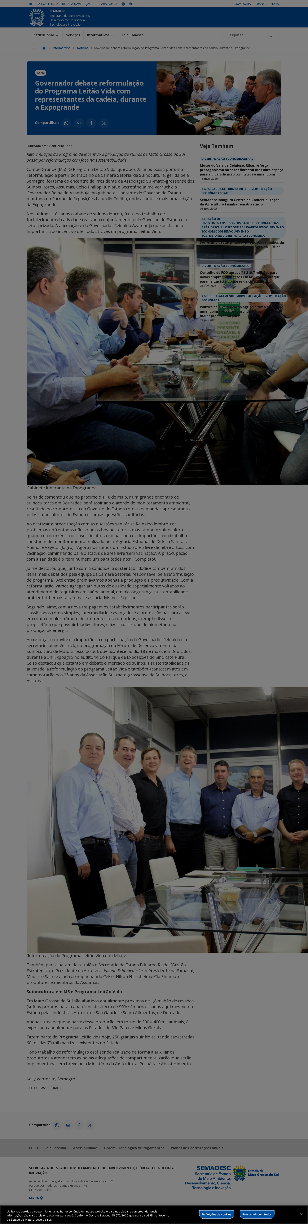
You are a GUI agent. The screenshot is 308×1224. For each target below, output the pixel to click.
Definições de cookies (217, 1214)
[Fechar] (301, 1214)
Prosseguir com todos (257, 1214)
